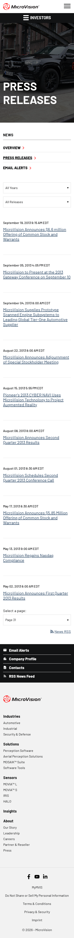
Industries (11, 716)
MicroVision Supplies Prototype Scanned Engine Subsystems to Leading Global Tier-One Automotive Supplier (35, 317)
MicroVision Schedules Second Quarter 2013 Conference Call (30, 477)
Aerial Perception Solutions (23, 756)
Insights (10, 811)
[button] (67, 5)
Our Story (10, 827)
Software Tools (14, 768)
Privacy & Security (37, 912)
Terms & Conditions (37, 904)
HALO (7, 801)
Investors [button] (40, 17)
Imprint (37, 920)
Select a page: (14, 611)
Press (7, 850)
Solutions (11, 744)
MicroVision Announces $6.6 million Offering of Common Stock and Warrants (34, 234)
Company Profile (22, 659)
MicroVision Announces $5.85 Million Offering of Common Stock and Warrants (35, 517)
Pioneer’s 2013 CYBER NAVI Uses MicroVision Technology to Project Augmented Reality (33, 399)
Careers (9, 839)
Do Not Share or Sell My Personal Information (37, 895)
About (8, 821)
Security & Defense (17, 734)
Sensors (10, 777)
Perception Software (18, 750)
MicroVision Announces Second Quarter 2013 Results (31, 440)
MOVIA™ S (10, 790)
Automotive (11, 723)
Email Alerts (15, 168)
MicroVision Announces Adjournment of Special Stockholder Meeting (36, 359)
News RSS (60, 631)
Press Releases (17, 158)
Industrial (10, 728)
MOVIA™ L (10, 784)
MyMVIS (37, 887)
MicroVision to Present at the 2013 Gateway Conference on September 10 (37, 274)
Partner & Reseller (16, 844)
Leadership (11, 833)
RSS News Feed (21, 676)
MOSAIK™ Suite (14, 762)
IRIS (6, 795)
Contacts (16, 667)
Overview (12, 148)
